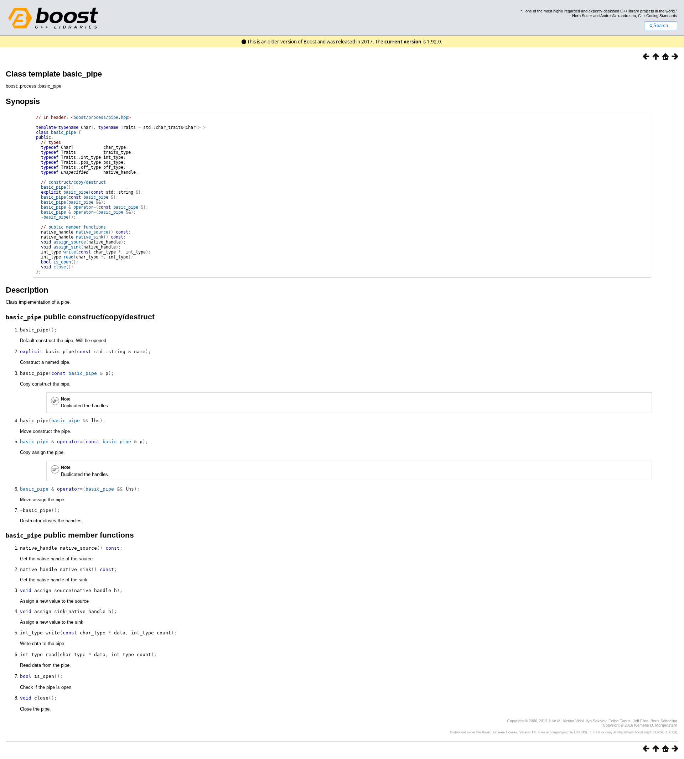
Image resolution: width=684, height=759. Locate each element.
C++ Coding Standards (657, 16)
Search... (662, 25)
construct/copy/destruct (77, 182)
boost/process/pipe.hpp (100, 117)
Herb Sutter (582, 16)
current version (402, 41)
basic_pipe (63, 132)
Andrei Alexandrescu (618, 16)
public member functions (77, 227)
